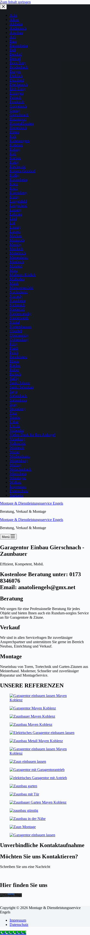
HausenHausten (22, 123)
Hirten (14, 132)
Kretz (14, 184)
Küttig (14, 197)
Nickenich (17, 305)
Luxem (15, 231)
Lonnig (15, 227)
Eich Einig (18, 89)
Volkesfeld (18, 443)
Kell (13, 154)
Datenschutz (19, 491)
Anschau (16, 33)
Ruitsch (15, 374)
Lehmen (16, 214)
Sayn (13, 391)
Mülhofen (17, 279)
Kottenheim (18, 179)
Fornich (15, 97)
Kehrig (15, 149)
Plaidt (14, 348)
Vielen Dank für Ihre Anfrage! (32, 435)
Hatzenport (18, 119)
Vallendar (17, 430)
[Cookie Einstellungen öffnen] (8, 929)
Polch (14, 352)
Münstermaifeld (21, 288)
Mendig (15, 244)
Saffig (14, 378)
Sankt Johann (20, 383)
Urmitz (15, 426)
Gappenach (18, 106)
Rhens (14, 361)
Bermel (15, 58)
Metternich (18, 253)
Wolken (15, 482)
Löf (12, 223)
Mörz (14, 270)
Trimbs (15, 417)
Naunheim (17, 301)
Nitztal (15, 322)
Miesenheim (19, 257)
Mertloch (16, 249)
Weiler (14, 452)
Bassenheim (19, 45)
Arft (13, 37)
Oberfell (16, 331)
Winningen (18, 478)
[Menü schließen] (3, 6)
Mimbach (17, 262)
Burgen (15, 71)
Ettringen (17, 93)
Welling (15, 465)
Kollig (14, 175)
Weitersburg (19, 460)
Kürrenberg (18, 192)
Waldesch (17, 448)
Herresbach (18, 128)
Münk (14, 283)
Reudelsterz (18, 357)
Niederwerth (19, 318)
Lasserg (15, 210)
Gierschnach (19, 115)
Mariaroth (17, 240)
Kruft (14, 188)
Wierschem (18, 473)
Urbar (14, 422)
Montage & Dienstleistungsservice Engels (31, 503)
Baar (13, 41)
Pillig (14, 344)
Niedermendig (20, 314)
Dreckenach (19, 84)
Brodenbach (19, 67)
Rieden (15, 365)
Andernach (18, 28)
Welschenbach (20, 469)
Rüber (14, 370)
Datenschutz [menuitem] (19, 925)
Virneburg (17, 439)
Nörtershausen (20, 326)
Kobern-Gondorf (22, 171)
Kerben (15, 158)
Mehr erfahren (11, 895)
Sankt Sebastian (22, 387)
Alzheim (16, 24)
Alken (14, 20)
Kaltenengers (20, 141)
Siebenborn (18, 400)
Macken (16, 236)
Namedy (16, 296)
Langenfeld (18, 201)
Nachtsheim (19, 292)
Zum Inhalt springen (15, 2)
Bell (13, 50)
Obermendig (19, 335)
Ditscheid (17, 80)
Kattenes (16, 145)
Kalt (13, 136)
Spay (13, 404)
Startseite (16, 495)
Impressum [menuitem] (18, 920)
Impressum (18, 486)
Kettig (14, 162)
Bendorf (16, 54)
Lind (13, 218)
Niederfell (17, 309)
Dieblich (16, 76)
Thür (13, 413)
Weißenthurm (20, 456)
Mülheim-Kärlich (23, 275)
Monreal (16, 266)
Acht (13, 15)
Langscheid (18, 205)
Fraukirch (17, 102)
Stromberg (17, 409)
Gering (15, 110)
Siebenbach (18, 396)
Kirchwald (18, 167)
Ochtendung (19, 339)
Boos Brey (18, 63)
